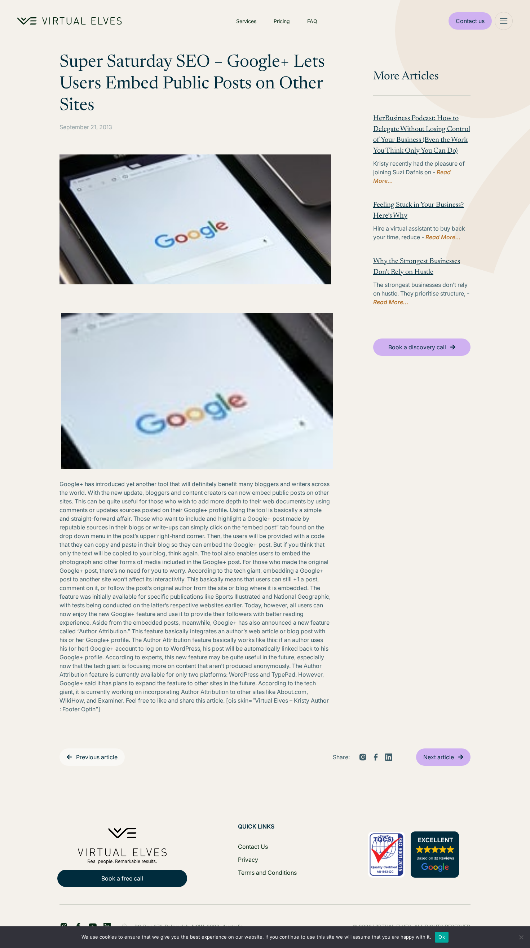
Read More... (443, 237)
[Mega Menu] (504, 21)
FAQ (312, 21)
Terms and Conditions (267, 872)
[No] (521, 937)
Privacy (248, 859)
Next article (438, 757)
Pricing (282, 21)
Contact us (470, 21)
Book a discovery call (417, 347)
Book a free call (122, 878)
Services (246, 21)
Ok (441, 937)
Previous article (97, 757)
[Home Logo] (69, 21)
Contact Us (253, 846)
